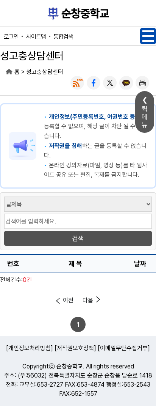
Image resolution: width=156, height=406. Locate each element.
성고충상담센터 (44, 72)
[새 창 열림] (77, 83)
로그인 (11, 36)
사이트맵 (36, 36)
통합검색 (63, 36)
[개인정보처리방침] (29, 348)
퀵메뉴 (145, 117)
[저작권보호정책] (75, 348)
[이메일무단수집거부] (124, 348)
